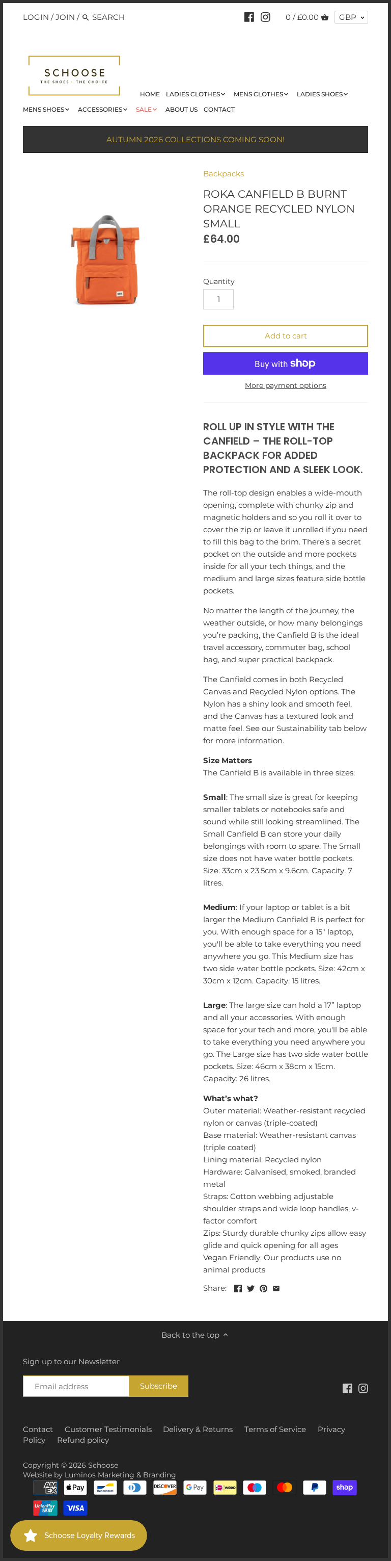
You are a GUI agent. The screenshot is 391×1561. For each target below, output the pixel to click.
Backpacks (223, 173)
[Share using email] (276, 1287)
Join (65, 17)
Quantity (219, 281)
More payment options (285, 385)
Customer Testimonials (108, 1429)
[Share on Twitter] (251, 1287)
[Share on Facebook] (238, 1287)
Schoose (103, 1465)
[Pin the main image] (263, 1287)
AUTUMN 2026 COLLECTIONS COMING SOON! (195, 139)
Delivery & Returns (198, 1429)
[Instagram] (265, 17)
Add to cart (286, 336)
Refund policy (83, 1440)
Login (36, 17)
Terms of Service (275, 1429)
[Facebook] (249, 17)
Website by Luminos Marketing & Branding (99, 1475)
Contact (38, 1429)
